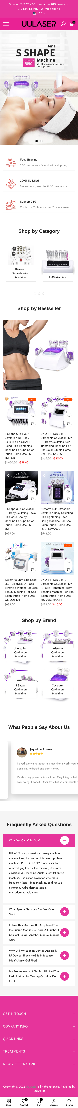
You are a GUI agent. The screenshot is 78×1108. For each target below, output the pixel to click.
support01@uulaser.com (56, 4)
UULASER (39, 1091)
